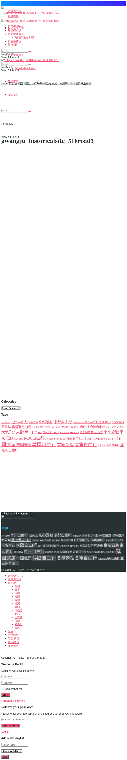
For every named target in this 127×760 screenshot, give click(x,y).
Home (4, 83)
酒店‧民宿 (13, 638)
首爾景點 (65, 444)
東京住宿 (85, 432)
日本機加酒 (64, 432)
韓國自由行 (44, 444)
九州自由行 (19, 422)
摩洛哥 (18, 624)
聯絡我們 (13, 44)
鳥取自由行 (113, 445)
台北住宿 (56, 427)
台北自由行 (81, 427)
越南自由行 (99, 438)
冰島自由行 (88, 422)
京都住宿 (33, 422)
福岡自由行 (79, 438)
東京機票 (18, 438)
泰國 (17, 596)
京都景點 (46, 422)
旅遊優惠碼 (14, 30)
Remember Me (13, 688)
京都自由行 (63, 422)
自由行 (90, 439)
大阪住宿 (110, 427)
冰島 (17, 614)
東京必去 (96, 432)
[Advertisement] (63, 110)
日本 (40, 432)
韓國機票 (24, 445)
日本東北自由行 (51, 432)
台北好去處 (67, 426)
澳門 (17, 607)
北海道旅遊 (103, 422)
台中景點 (35, 427)
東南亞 (18, 610)
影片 (10, 631)
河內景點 (49, 439)
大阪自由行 (26, 431)
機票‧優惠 (13, 642)
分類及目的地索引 (25, 68)
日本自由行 (74, 433)
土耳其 (18, 617)
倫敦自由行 (77, 423)
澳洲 (17, 603)
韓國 (20, 83)
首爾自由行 (86, 444)
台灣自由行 (97, 426)
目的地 (13, 83)
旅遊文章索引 (16, 55)
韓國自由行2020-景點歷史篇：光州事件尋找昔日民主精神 (57, 83)
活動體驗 (13, 634)
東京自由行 (34, 438)
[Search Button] (29, 51)
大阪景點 (8, 432)
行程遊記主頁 (16, 27)
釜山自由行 (111, 439)
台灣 (17, 586)
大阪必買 (119, 427)
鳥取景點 (102, 445)
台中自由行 (45, 427)
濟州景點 (58, 439)
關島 (17, 627)
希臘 (17, 620)
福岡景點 (67, 438)
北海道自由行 (21, 427)
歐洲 (17, 600)
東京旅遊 (111, 432)
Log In (5, 731)
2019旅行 (5, 422)
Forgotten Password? (13, 700)
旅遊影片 (13, 81)
